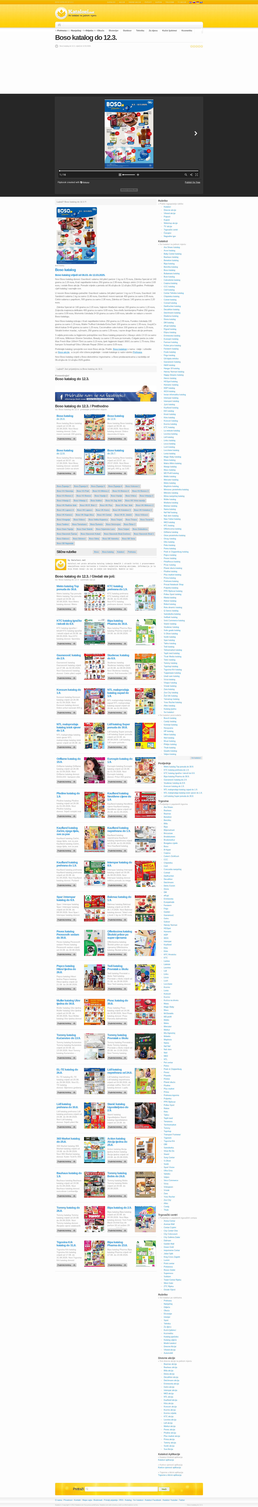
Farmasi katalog (171, 342)
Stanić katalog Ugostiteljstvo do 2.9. (117, 1107)
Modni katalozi (170, 1343)
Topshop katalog (171, 666)
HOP (166, 935)
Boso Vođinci (96, 500)
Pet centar (168, 1062)
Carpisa (167, 853)
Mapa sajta (87, 1500)
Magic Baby (169, 1007)
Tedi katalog (169, 647)
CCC (166, 859)
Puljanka (167, 1098)
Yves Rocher (169, 1197)
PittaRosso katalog (172, 561)
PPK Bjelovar (169, 1102)
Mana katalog (169, 460)
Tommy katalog (170, 663)
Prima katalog (170, 578)
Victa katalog (169, 679)
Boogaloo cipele (171, 843)
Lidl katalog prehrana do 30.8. (67, 1105)
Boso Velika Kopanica (98, 520)
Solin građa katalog (172, 630)
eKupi (166, 895)
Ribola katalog (170, 597)
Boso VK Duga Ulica (85, 515)
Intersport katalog (171, 401)
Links (166, 974)
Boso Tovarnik (146, 520)
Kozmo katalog (170, 424)
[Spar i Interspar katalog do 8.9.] (67, 919)
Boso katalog (129, 190)
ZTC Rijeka (168, 1286)
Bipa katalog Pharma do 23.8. (117, 1244)
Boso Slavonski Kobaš (90, 534)
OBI (165, 1144)
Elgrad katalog (170, 329)
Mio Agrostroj (169, 1033)
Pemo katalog (170, 548)
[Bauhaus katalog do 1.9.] (67, 1195)
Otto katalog (169, 542)
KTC (166, 958)
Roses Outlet (169, 1270)
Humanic (167, 931)
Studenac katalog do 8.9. (118, 657)
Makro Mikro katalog (172, 463)
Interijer (167, 1317)
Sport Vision (169, 1167)
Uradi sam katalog (171, 676)
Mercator (167, 1026)
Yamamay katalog (171, 699)
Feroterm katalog (171, 349)
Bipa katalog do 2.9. (119, 1207)
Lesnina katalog (170, 434)
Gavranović (169, 915)
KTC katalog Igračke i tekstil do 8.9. (69, 622)
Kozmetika (187, 30)
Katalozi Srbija (197, 2)
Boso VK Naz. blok (124, 505)
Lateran (167, 964)
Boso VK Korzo (102, 510)
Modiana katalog (171, 503)
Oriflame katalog (171, 532)
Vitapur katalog (170, 683)
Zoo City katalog (171, 692)
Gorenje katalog (170, 725)
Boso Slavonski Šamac (67, 534)
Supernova (168, 1273)
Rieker (166, 1108)
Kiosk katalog (170, 414)
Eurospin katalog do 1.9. (119, 760)
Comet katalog (170, 300)
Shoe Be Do (169, 1151)
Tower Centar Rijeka (172, 1280)
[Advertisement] (129, 71)
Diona (166, 889)
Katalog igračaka (171, 1337)
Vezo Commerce (171, 1180)
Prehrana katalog (171, 581)
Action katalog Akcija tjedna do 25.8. (117, 1141)
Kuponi (158, 2)
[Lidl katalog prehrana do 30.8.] (67, 1126)
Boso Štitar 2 (129, 524)
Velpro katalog (170, 754)
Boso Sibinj (94, 539)
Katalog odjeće (170, 1340)
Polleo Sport (169, 1105)
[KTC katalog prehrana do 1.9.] (117, 608)
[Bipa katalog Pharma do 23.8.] (117, 1264)
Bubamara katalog (171, 273)
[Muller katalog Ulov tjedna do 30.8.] (67, 1022)
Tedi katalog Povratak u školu (117, 967)
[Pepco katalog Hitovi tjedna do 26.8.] (67, 988)
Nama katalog (170, 509)
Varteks (167, 1174)
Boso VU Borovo (84, 496)
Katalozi (111, 2)
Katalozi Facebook (153, 1500)
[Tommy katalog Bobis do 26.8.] (117, 1195)
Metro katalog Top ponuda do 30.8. (68, 588)
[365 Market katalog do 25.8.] (67, 1160)
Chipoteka (168, 863)
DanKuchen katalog (172, 306)
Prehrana (61, 30)
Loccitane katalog (171, 450)
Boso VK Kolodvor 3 (121, 510)
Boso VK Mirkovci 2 (144, 505)
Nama (166, 1043)
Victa (166, 1184)
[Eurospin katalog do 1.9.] (117, 781)
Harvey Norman (170, 925)
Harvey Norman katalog (174, 372)
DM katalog (169, 322)
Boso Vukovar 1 (132, 486)
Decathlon (168, 879)
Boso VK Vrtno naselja (135, 500)
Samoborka (169, 1148)
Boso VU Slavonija (65, 491)
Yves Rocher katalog (173, 702)
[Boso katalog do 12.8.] (117, 438)
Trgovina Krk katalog (173, 670)
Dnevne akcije (170, 210)
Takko (166, 1115)
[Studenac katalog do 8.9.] (117, 677)
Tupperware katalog (172, 673)
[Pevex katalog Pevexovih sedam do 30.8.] (67, 953)
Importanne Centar (172, 1250)
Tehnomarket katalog (173, 650)
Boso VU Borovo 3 (140, 491)
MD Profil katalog (171, 473)
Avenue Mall (169, 1224)
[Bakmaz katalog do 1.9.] (117, 919)
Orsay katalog (170, 539)
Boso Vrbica (131, 496)
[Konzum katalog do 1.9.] (67, 712)
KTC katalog (169, 427)
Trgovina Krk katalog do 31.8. (66, 1244)
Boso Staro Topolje (65, 529)
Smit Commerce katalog (174, 620)
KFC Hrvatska (170, 954)
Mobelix (167, 1036)
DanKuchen (169, 876)
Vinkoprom (168, 1187)
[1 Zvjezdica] (191, 46)
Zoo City (167, 1200)
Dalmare (167, 1240)
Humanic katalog (171, 385)
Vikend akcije (135, 2)
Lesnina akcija (170, 1420)
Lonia (166, 990)
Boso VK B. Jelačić (123, 515)
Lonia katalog (169, 453)
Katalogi (194, 2)
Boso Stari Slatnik (85, 529)
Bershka (167, 820)
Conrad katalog (170, 303)
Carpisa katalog (170, 283)
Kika (166, 948)
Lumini (166, 1260)
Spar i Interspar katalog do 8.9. (66, 898)
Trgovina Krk (169, 1141)
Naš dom (168, 1049)
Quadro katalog (170, 751)
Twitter (182, 1500)
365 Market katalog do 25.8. (68, 1140)
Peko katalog (169, 545)
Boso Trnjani (116, 520)
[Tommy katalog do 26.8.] (67, 1229)
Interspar (167, 941)
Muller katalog (170, 499)
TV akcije (182, 2)
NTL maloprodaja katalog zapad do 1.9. (118, 693)
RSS (121, 1500)
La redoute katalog (172, 431)
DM (165, 892)
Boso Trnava (131, 520)
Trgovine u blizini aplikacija (169, 1475)
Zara (166, 1193)
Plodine (167, 1085)
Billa (166, 823)
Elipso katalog (170, 332)
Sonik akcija (169, 1446)
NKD (166, 1056)
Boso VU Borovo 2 (65, 496)
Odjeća (89, 30)
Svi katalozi (169, 712)
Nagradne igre (170, 236)
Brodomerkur (169, 840)
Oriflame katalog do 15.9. (69, 760)
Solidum (167, 1276)
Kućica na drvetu (171, 1000)
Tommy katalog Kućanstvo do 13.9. (68, 1036)
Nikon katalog (170, 734)
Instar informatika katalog (175, 394)
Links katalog (169, 440)
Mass (166, 1010)
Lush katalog (169, 447)
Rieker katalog (170, 601)
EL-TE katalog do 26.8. (67, 1071)
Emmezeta (168, 899)
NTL (165, 1059)
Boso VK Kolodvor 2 (143, 510)
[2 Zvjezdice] (194, 46)
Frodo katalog (170, 352)
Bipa (166, 827)
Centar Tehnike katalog (174, 293)
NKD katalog (169, 522)
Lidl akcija (168, 1423)
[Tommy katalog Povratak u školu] (117, 1057)
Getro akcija (169, 1387)
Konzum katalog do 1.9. (69, 691)
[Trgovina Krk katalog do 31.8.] (67, 1264)
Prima (166, 1092)
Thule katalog (169, 748)
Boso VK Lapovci (84, 510)
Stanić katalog (170, 624)
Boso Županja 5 (98, 486)
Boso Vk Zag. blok (114, 500)
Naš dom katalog (171, 516)
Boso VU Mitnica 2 (101, 491)
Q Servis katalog (171, 611)
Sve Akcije (168, 1449)
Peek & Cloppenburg (173, 1069)
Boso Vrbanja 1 (80, 500)
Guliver (167, 922)
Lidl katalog (169, 437)
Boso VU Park (83, 491)
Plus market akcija (172, 1436)
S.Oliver (167, 1161)
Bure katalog (169, 277)
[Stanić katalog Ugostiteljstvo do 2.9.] (117, 1126)
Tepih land (168, 1118)
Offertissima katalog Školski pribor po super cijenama (119, 934)
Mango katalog (170, 467)
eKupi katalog (170, 326)
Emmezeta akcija (171, 1384)
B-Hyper (167, 850)
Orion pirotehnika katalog (174, 535)
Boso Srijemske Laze (105, 529)
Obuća (100, 30)
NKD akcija (168, 1393)
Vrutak (166, 1190)
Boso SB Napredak (65, 543)
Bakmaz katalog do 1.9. (119, 898)
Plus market (169, 1089)
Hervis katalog (170, 378)
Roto (166, 1112)
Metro (166, 1023)
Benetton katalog (171, 260)
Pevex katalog (170, 558)
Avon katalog (169, 250)
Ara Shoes (168, 807)
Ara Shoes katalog (172, 247)
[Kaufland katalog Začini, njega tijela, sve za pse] (67, 850)
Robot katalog (170, 604)
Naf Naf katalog (170, 512)
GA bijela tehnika (171, 358)
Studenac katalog (171, 627)
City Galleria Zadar (172, 1237)
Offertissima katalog (172, 529)
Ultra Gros (168, 1170)
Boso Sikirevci (79, 539)
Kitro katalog (169, 417)
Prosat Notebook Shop (173, 584)
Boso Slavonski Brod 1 (144, 534)
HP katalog (168, 731)
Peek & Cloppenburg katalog (176, 552)
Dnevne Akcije (170, 1346)
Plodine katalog (170, 571)
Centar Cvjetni (170, 1227)
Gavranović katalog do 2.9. (69, 657)
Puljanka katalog (171, 588)
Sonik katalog (170, 637)
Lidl (165, 971)
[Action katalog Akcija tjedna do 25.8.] (117, 1160)
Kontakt (77, 1500)
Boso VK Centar (104, 515)
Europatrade (169, 902)
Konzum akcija (170, 1407)
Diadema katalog (171, 316)
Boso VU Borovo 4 (121, 491)
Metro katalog (170, 483)
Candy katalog (170, 721)
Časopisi (167, 233)
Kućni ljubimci (169, 30)
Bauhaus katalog (171, 257)
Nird (165, 1053)
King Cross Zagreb (172, 1257)
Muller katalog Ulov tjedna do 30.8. (68, 1002)
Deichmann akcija (171, 1380)
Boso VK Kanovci (64, 515)
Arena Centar (169, 1221)
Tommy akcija (170, 1443)
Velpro (166, 1177)
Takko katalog (170, 643)
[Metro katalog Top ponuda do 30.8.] (67, 608)
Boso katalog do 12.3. (86, 37)
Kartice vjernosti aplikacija (169, 1467)
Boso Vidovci (79, 520)
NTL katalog (169, 525)
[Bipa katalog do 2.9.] (117, 1229)
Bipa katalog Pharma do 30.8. (117, 622)
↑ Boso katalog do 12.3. (194, 1505)
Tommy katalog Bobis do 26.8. (117, 1175)
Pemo (166, 1066)
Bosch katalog (170, 718)
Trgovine (169, 2)
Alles (166, 1203)
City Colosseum (171, 1234)
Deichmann (168, 882)
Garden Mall (169, 1244)
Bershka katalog (171, 267)
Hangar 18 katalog (171, 368)
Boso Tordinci (63, 524)
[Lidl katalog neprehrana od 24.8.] (117, 1091)
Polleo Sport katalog (172, 594)
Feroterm (168, 905)
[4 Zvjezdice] (199, 46)
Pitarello (167, 1076)
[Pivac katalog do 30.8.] (117, 1022)
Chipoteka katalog (171, 296)
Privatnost (68, 1500)
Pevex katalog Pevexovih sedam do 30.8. (68, 934)
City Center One (171, 1231)
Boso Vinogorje (63, 520)
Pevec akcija (169, 1429)
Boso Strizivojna (113, 524)
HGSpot (167, 928)
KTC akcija (168, 1416)
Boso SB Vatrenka (111, 539)
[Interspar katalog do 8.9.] (117, 884)
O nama (58, 1500)
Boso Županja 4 (115, 486)
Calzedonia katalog (172, 280)
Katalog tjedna (170, 709)
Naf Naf (167, 1046)
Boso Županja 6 (81, 486)
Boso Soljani (123, 529)
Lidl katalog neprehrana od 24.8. (119, 1071)
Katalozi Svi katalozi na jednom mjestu (76, 13)
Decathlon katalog (171, 309)
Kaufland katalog (171, 408)
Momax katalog (170, 506)
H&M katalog (169, 365)
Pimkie (167, 1079)
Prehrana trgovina (171, 1095)
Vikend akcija (169, 1350)
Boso (96, 552)
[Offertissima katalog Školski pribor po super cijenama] (117, 953)
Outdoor (127, 30)
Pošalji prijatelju (111, 1500)
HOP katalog (169, 388)
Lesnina (167, 967)
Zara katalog (169, 689)
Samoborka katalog (172, 614)
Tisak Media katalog (172, 656)
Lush (166, 981)
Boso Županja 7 (63, 486)
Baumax (167, 814)
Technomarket (170, 1125)
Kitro (166, 951)
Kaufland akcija (170, 1400)
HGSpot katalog (171, 381)
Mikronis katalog (171, 493)
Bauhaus (167, 810)
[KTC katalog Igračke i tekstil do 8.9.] (67, 642)
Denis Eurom (169, 886)
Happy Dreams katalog (173, 375)
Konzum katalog (171, 421)
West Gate (168, 1283)
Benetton (168, 817)
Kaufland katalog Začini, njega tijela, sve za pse (68, 831)
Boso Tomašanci (79, 524)
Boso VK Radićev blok (66, 505)
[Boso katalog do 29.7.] (117, 472)
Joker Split (168, 1254)
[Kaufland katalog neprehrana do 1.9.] (117, 850)
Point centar (169, 1263)
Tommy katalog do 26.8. (68, 1209)
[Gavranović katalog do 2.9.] (67, 677)
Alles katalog (169, 706)
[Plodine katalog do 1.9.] (67, 815)
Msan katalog (169, 741)
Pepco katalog (170, 555)
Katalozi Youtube (170, 1500)
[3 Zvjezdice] (196, 46)
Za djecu (153, 30)
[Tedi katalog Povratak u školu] (117, 988)
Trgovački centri (171, 230)
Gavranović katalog (172, 362)
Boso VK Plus (106, 505)
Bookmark (98, 1500)
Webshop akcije (171, 223)
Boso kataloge (120, 349)
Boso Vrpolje (116, 496)
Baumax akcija (170, 1364)
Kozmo (167, 987)
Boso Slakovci (63, 539)
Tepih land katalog (171, 653)
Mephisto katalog (171, 486)
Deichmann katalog (172, 313)
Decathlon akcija (171, 1377)
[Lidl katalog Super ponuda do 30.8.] (117, 746)
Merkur (167, 1030)
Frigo (166, 909)
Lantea (167, 961)
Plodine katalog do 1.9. (68, 795)
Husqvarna (168, 728)
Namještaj (76, 30)
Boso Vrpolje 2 (101, 496)
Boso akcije (63, 352)
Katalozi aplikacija (166, 1460)
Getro (166, 918)
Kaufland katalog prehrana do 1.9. (67, 864)
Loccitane (168, 984)
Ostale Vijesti (169, 1290)
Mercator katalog (171, 480)
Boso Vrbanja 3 (146, 496)
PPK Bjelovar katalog (173, 591)
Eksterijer (113, 30)
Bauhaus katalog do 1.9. (69, 1175)
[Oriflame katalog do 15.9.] (67, 781)
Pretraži (78, 1489)
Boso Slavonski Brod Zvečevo (117, 534)
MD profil (168, 1017)
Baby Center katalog (172, 254)
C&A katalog (169, 290)
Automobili (168, 1353)
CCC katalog (169, 286)
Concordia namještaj (172, 869)
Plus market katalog (172, 575)
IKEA (166, 938)
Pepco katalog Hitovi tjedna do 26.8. (66, 969)
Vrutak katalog (170, 686)
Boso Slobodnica (140, 529)
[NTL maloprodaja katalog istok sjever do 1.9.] (67, 746)
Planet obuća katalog (173, 568)
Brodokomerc (169, 837)
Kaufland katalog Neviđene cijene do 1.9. (119, 796)
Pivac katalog (170, 565)
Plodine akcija (170, 1433)
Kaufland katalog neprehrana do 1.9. (118, 829)
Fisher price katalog (172, 345)
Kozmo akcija (170, 1410)
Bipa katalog (169, 264)
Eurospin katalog (171, 339)
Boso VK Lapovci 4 (65, 510)
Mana (166, 1003)
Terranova (168, 1121)
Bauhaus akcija (170, 1367)
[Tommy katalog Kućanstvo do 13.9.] (67, 1057)
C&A (166, 866)
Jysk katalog (169, 404)
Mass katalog (169, 470)
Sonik (166, 1164)
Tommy (167, 1128)
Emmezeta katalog (172, 336)
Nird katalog (169, 738)
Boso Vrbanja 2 (63, 500)
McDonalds (168, 1013)
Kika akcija (168, 1403)
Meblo (166, 1020)
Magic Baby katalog (172, 457)
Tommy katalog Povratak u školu (117, 1036)
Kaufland (167, 945)
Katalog (128, 1500)
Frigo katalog (169, 355)
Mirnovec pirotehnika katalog (176, 489)
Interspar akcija (170, 1390)
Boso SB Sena (128, 539)
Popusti (148, 2)
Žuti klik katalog (171, 696)
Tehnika (140, 30)
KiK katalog (169, 411)
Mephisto (168, 1039)
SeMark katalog (170, 617)
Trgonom (167, 1138)
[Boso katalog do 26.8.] (67, 438)
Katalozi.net (78, 560)
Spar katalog (169, 640)
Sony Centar (169, 1157)
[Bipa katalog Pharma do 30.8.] (117, 642)
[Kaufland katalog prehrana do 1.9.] (67, 884)
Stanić (166, 1154)
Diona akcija (169, 1374)
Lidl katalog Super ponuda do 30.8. (118, 726)
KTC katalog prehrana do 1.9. (117, 588)
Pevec (166, 1072)
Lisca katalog (169, 444)
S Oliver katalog (171, 634)
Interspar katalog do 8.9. (119, 864)
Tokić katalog (169, 660)
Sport (166, 1320)
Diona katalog (170, 319)
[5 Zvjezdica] (201, 46)
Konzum (167, 994)
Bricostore (168, 833)
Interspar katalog (171, 398)
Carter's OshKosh (171, 856)
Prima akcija (169, 1439)
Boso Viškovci (141, 515)
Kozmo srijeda (170, 1413)
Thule (166, 1210)
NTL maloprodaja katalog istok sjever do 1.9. (68, 727)
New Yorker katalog (172, 519)
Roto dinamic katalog (173, 607)
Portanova (168, 1267)
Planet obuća (169, 1082)
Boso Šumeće (96, 524)
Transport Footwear (172, 1134)
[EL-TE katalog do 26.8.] (67, 1091)
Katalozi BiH (201, 2)
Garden (167, 912)
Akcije (122, 2)
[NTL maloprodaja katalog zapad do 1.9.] (117, 712)
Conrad (167, 873)
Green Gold (169, 1247)
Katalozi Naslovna (60, 25)
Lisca (166, 977)
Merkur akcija (169, 1426)
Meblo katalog (170, 476)
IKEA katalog (169, 391)
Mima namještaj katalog (174, 496)
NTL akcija (168, 1397)
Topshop (167, 1131)
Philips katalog (170, 744)
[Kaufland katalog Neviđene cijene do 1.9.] (117, 815)
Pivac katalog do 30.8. (117, 1002)
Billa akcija (168, 1370)
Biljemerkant (169, 830)
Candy (166, 1206)
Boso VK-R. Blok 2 (88, 505)
